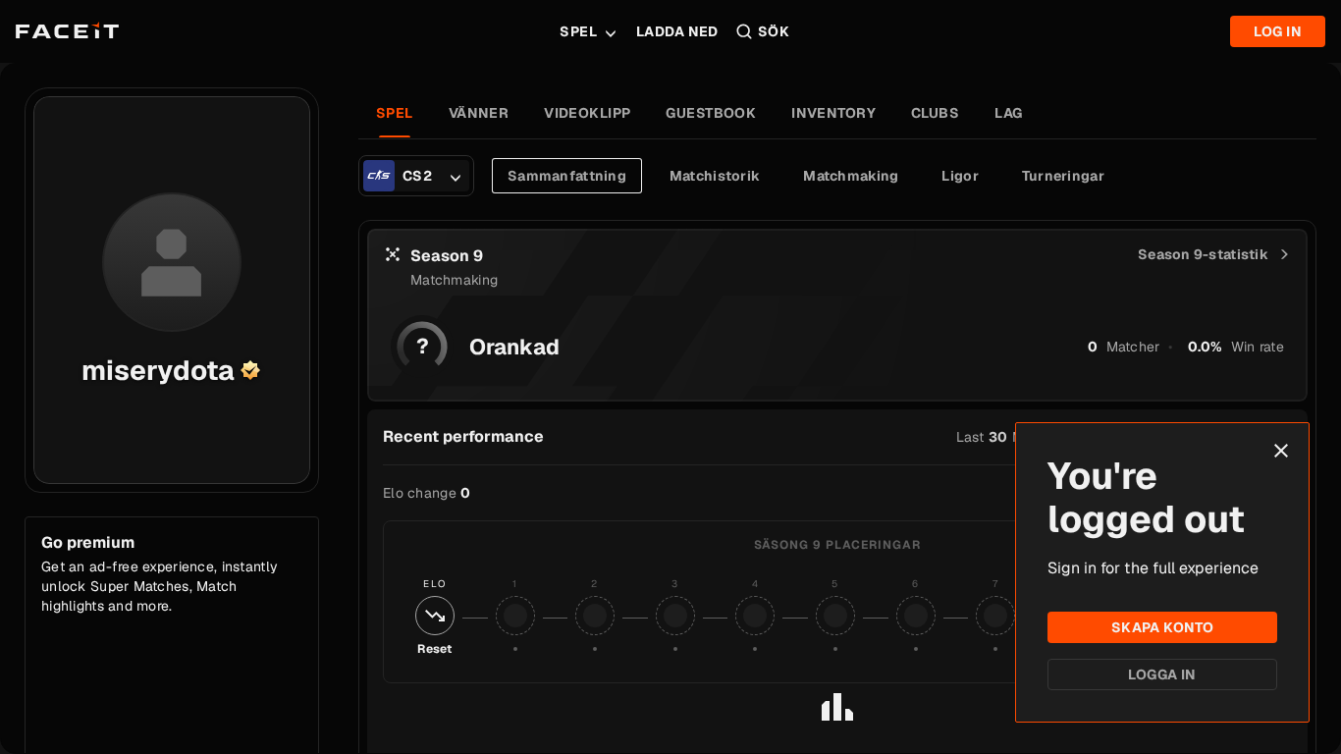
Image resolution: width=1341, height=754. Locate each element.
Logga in (1162, 674)
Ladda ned (677, 31)
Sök (773, 31)
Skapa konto (1162, 627)
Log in (1278, 31)
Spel (578, 31)
